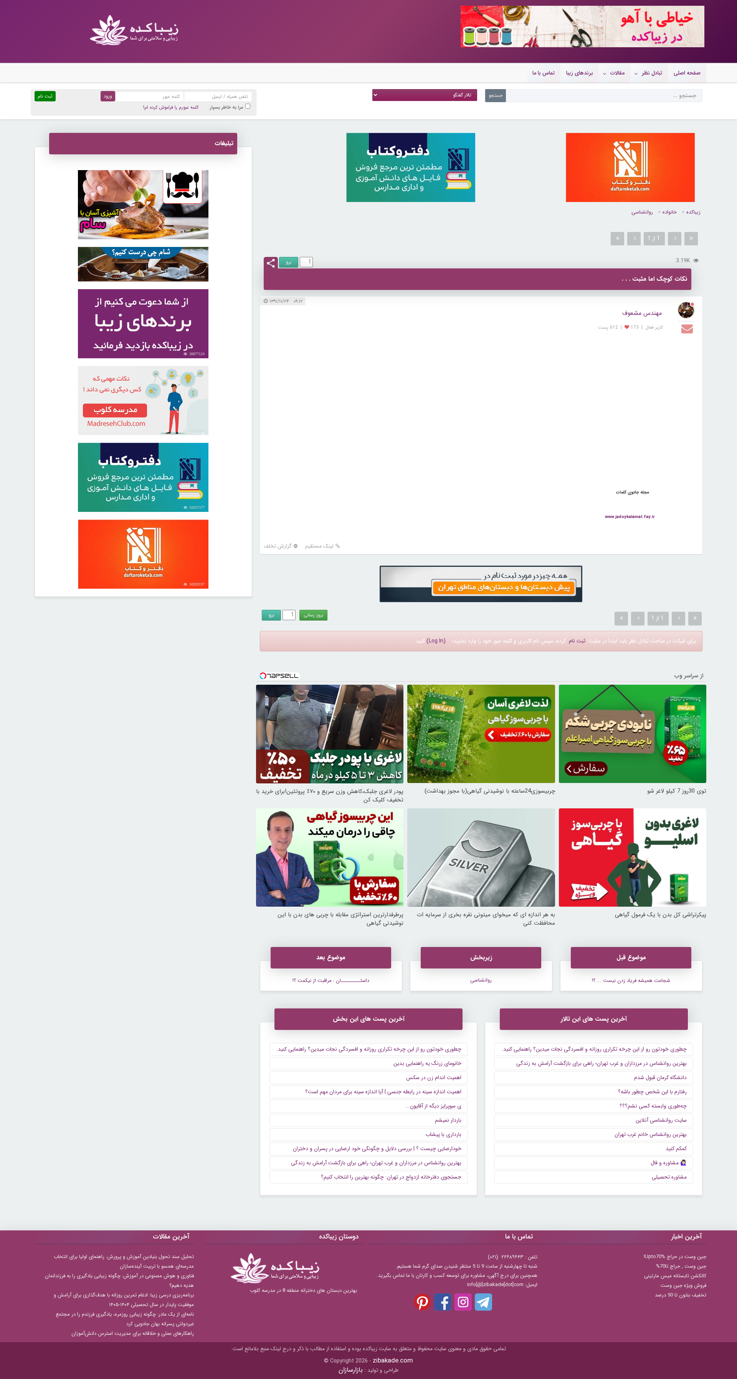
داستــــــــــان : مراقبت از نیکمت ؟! (330, 981)
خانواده (670, 212)
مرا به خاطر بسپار (226, 107)
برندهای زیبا (579, 73)
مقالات (617, 73)
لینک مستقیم (319, 546)
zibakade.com (393, 1361)
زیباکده (693, 212)
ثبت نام (577, 641)
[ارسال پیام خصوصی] (688, 328)
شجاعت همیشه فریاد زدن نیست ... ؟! (631, 981)
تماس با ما (543, 73)
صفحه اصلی (687, 73)
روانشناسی (642, 212)
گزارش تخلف (278, 546)
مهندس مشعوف (642, 313)
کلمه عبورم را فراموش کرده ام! (170, 107)
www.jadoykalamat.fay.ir (630, 517)
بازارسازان (351, 1370)
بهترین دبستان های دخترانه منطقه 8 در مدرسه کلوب (303, 1290)
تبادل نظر (652, 73)
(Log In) (436, 641)
